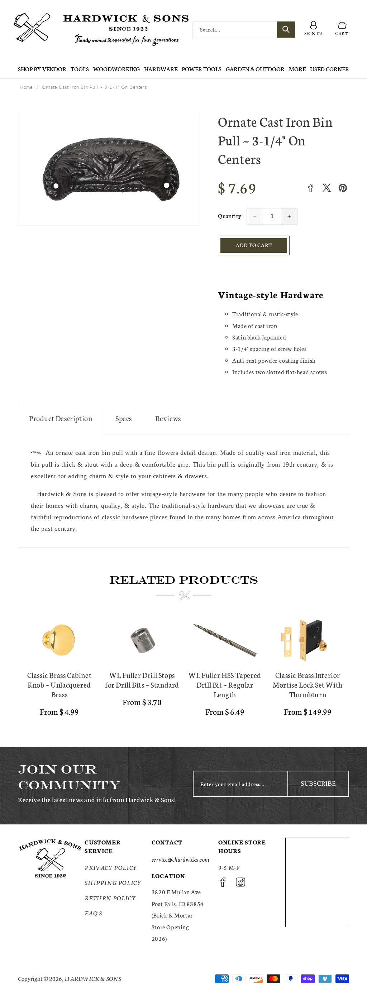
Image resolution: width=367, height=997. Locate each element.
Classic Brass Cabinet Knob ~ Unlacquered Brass (59, 684)
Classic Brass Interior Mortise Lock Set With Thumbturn (308, 684)
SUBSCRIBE (318, 783)
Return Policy (110, 898)
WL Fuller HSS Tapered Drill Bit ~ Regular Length (225, 684)
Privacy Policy (111, 867)
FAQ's (93, 913)
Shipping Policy (113, 882)
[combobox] (244, 29)
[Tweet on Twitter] (326, 188)
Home (26, 87)
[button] (342, 29)
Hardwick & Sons (93, 978)
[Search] (286, 29)
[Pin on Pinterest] (343, 188)
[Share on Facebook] (310, 188)
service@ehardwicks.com (180, 859)
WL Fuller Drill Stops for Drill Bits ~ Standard (142, 679)
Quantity (229, 215)
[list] (183, 670)
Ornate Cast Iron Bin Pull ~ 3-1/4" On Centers (94, 87)
